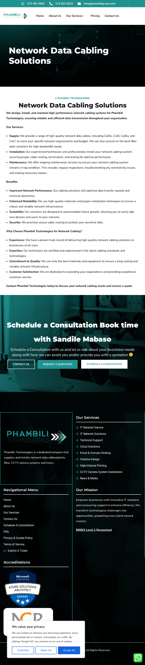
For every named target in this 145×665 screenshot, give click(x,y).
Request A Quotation (57, 364)
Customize (23, 650)
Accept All (69, 650)
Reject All (46, 650)
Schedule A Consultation (104, 364)
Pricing (95, 16)
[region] (46, 639)
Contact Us (112, 16)
